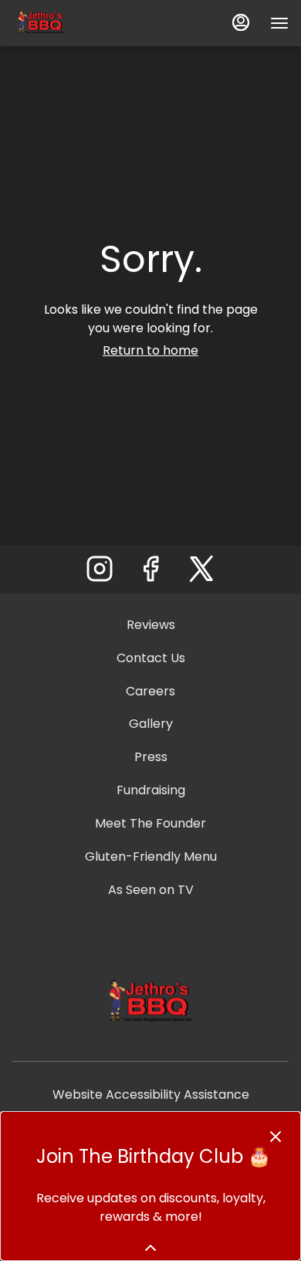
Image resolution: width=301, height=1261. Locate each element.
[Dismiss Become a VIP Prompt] (275, 1136)
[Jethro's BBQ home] (81, 23)
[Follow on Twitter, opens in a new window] (201, 573)
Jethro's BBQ (150, 1003)
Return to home (150, 350)
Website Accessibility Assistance (150, 1094)
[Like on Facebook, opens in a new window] (150, 573)
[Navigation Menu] (279, 23)
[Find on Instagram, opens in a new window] (99, 573)
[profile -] (241, 22)
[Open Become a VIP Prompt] (150, 1248)
